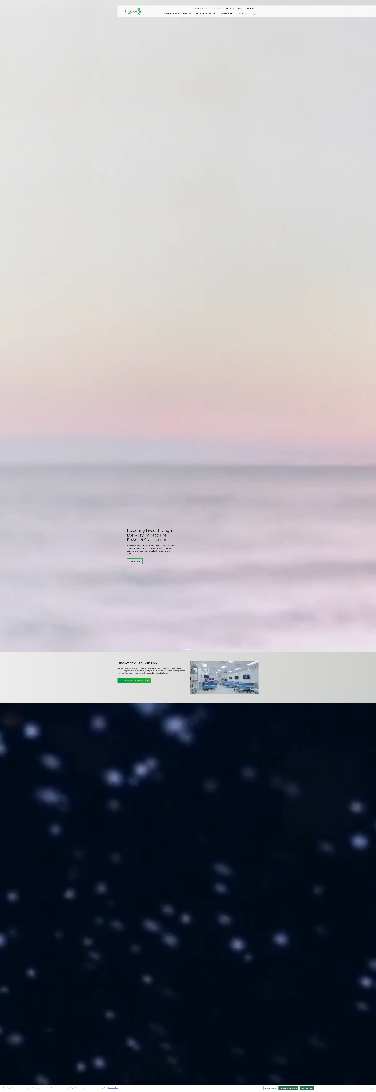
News (218, 8)
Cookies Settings (270, 1088)
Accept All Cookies (307, 1088)
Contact (251, 8)
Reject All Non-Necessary (288, 1088)
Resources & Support (202, 8)
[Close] (373, 1088)
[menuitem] (177, 14)
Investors (229, 8)
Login (240, 8)
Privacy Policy (113, 1088)
